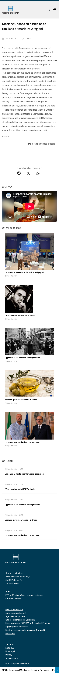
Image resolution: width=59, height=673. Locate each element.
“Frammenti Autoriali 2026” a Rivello (20, 315)
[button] (55, 9)
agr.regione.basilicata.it (15, 613)
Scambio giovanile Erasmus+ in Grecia (21, 400)
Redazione (10, 633)
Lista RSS (9, 648)
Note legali (10, 651)
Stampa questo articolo (43, 143)
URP (7, 592)
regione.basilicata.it (14, 609)
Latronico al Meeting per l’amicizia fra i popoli (24, 272)
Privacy (8, 655)
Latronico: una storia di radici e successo (22, 442)
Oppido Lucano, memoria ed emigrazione (22, 358)
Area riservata (11, 658)
